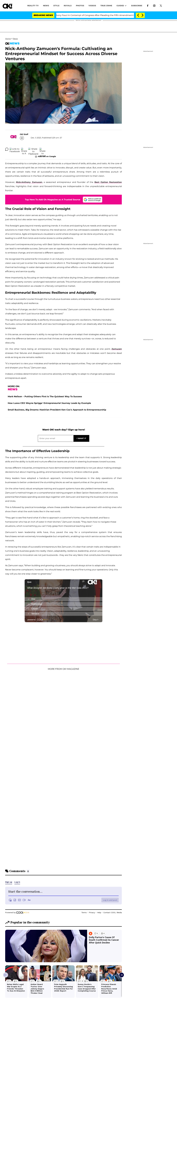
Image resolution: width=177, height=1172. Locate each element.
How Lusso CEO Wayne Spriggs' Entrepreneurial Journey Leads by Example (49, 403)
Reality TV (33, 5)
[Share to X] (24, 149)
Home (8, 38)
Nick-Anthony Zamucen (29, 182)
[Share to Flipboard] (33, 149)
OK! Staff (24, 134)
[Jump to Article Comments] (6, 149)
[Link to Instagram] (154, 5)
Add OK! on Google (47, 156)
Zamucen (117, 349)
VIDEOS (92, 5)
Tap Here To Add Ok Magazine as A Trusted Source (52, 199)
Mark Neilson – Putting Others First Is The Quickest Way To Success (45, 396)
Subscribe (136, 5)
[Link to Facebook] (147, 5)
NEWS (46, 5)
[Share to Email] (42, 149)
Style (56, 5)
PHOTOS (80, 5)
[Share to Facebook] (15, 149)
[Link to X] (161, 5)
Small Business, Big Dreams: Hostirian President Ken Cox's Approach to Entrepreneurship (57, 410)
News (15, 38)
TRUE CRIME (106, 5)
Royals (68, 5)
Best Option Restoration (108, 182)
